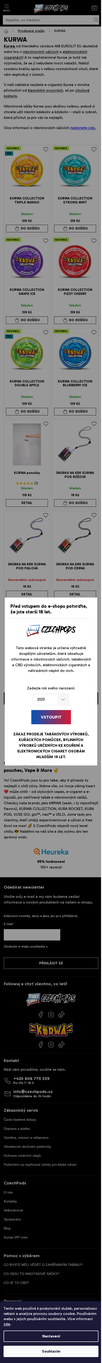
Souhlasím (51, 1351)
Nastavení (51, 1336)
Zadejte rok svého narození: (51, 688)
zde (7, 1324)
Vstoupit (51, 717)
